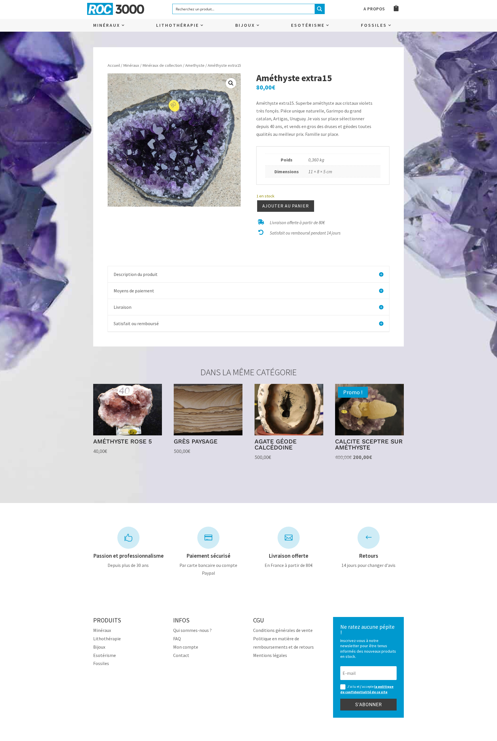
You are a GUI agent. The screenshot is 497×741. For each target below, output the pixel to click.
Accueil (114, 65)
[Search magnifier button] (319, 9)
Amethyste (194, 65)
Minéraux (106, 25)
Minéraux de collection (162, 65)
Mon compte (185, 647)
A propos (374, 9)
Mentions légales (270, 655)
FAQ (177, 638)
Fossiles (374, 25)
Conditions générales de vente (283, 630)
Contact (181, 655)
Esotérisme (308, 25)
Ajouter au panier (285, 206)
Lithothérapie (177, 25)
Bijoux (245, 25)
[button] (231, 83)
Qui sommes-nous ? (192, 630)
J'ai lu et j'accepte (366, 689)
